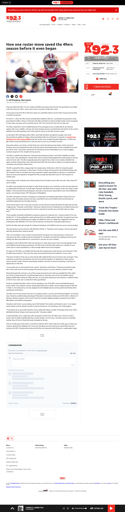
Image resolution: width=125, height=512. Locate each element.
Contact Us (10, 448)
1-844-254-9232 (102, 86)
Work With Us (10, 451)
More (84, 24)
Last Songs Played (44, 24)
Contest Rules (10, 455)
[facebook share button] (7, 96)
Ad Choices (97, 483)
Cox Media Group (14, 483)
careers (109, 483)
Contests (59, 24)
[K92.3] (62, 2)
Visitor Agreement (59, 483)
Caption (73, 90)
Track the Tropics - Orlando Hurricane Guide (108, 210)
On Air (53, 24)
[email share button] (16, 96)
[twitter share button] (12, 96)
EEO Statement (11, 458)
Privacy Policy (70, 483)
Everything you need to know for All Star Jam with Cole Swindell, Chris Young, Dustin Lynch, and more (108, 192)
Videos (74, 24)
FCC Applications (11, 465)
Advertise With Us (41, 448)
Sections (5, 2)
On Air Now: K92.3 (101, 58)
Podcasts (67, 24)
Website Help (68, 448)
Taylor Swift (62, 19)
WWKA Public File (12, 462)
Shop (79, 24)
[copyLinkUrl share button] (20, 96)
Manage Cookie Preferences (13, 487)
